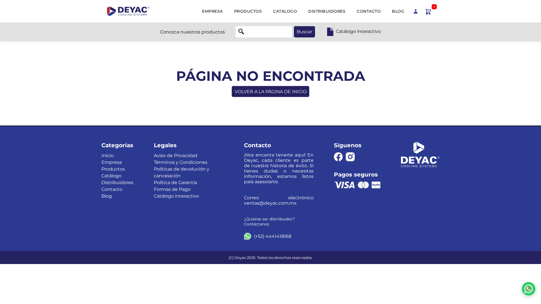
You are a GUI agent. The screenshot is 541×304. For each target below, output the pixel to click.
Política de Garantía (175, 182)
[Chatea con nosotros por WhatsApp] (528, 289)
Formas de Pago (172, 189)
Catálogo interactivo (176, 196)
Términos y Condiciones (180, 162)
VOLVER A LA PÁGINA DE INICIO (271, 91)
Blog (398, 11)
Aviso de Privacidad (175, 155)
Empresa (212, 11)
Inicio (107, 155)
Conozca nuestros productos (192, 32)
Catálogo (285, 11)
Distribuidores (326, 11)
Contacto (369, 11)
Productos (248, 11)
